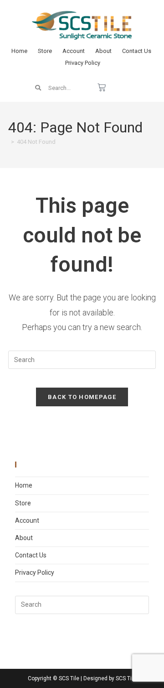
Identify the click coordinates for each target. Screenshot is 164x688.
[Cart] (102, 87)
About (103, 50)
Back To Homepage (82, 397)
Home (19, 50)
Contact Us (136, 50)
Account (73, 50)
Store (45, 50)
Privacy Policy (82, 62)
